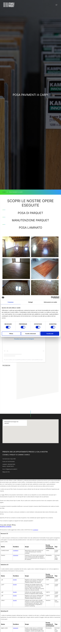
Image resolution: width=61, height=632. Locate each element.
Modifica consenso (5, 526)
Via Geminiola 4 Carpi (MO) (9, 458)
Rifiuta (11, 333)
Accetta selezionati (30, 333)
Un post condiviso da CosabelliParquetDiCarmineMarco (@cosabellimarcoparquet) (24, 359)
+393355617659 (11, 464)
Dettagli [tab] (30, 302)
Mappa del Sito (6, 471)
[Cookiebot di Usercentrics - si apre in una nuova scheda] (52, 297)
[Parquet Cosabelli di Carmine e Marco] (8, 5)
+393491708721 (10, 466)
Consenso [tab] (10, 302)
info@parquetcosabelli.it (11, 469)
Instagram (15, 555)
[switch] (23, 327)
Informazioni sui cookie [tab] (50, 302)
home (4, 192)
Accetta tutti (49, 333)
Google (15, 579)
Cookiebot (35, 529)
